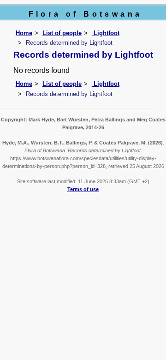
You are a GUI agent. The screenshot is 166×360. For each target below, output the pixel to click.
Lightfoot (105, 33)
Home (24, 33)
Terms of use (83, 189)
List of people (62, 33)
